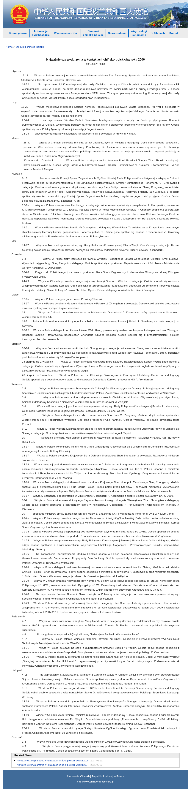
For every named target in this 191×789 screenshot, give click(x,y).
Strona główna (18, 32)
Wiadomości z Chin (66, 32)
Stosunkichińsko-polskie (93, 33)
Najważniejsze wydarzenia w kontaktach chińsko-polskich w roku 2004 (53, 765)
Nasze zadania (117, 32)
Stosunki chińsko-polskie (30, 46)
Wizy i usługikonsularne (139, 33)
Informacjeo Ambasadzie (41, 33)
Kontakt (174, 32)
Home (9, 46)
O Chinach (158, 32)
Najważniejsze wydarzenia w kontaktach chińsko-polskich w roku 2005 (53, 760)
